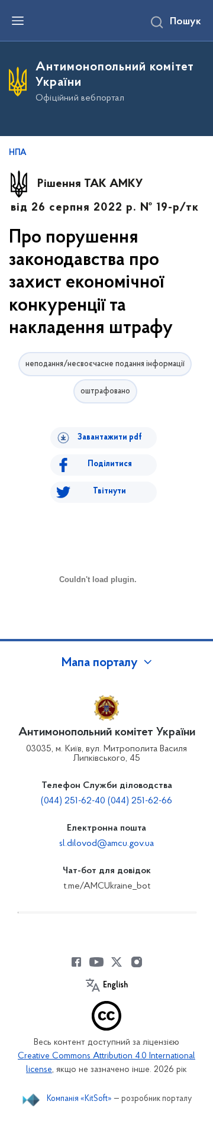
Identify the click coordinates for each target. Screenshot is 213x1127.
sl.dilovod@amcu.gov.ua (106, 843)
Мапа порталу (100, 663)
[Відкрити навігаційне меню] (18, 21)
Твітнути (109, 491)
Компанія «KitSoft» (79, 1098)
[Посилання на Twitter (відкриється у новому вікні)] (116, 962)
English (115, 985)
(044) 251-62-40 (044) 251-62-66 (106, 801)
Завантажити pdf (110, 437)
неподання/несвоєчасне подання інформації (105, 364)
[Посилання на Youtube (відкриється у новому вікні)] (96, 962)
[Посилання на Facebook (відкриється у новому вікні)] (76, 962)
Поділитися (110, 464)
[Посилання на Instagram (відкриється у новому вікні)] (137, 962)
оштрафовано (105, 391)
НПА (18, 153)
